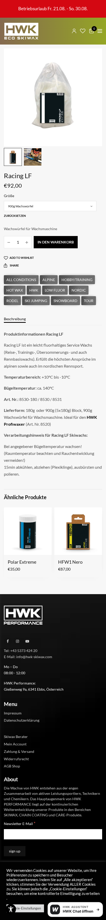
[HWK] (21, 31)
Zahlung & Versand (19, 751)
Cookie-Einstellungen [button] (25, 908)
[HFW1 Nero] (78, 531)
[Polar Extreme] (28, 531)
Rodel (12, 300)
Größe (9, 196)
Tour (88, 300)
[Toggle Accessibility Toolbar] (10, 909)
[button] (11, 548)
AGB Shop (12, 766)
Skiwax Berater (16, 736)
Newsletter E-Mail (20, 823)
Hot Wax (14, 290)
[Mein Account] (74, 31)
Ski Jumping (36, 300)
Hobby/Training (76, 279)
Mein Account (15, 744)
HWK (33, 290)
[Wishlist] (82, 31)
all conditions (21, 279)
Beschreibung (15, 319)
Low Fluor (55, 290)
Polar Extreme (22, 562)
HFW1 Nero (70, 562)
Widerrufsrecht (16, 758)
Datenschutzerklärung (21, 720)
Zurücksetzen (15, 215)
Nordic (79, 290)
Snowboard (65, 300)
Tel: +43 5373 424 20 (20, 650)
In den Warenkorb (56, 242)
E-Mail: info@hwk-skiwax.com (28, 656)
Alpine (48, 279)
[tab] (53, 321)
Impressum (13, 713)
